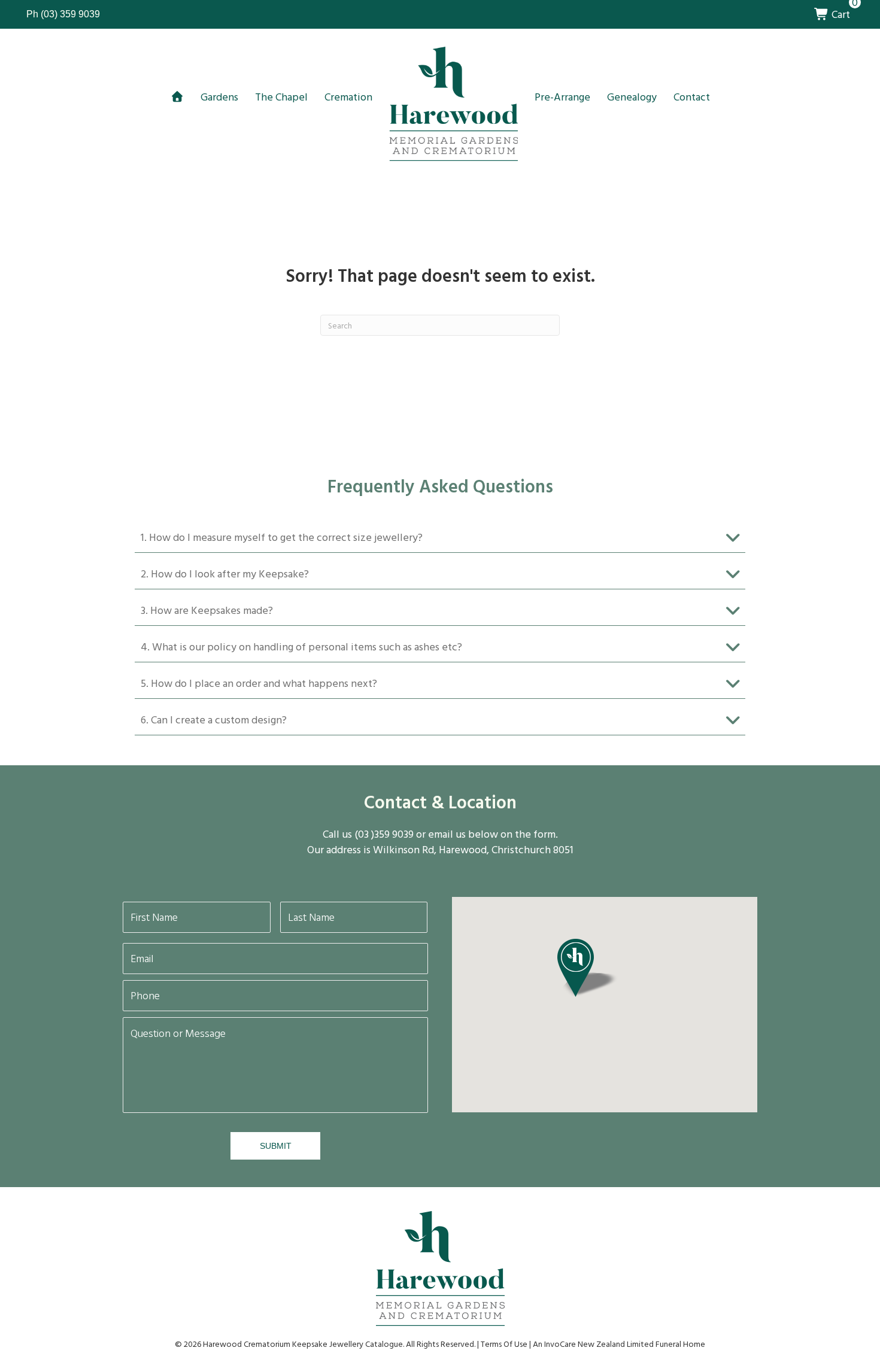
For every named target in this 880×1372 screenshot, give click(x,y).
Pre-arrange (562, 97)
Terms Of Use (504, 1343)
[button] (440, 537)
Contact (691, 97)
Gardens (219, 97)
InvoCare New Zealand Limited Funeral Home (624, 1343)
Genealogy (632, 97)
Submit (276, 1146)
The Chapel (281, 97)
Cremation (348, 97)
